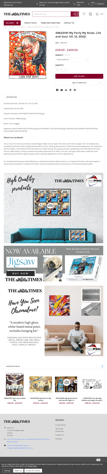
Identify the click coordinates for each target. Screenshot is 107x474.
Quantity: (59, 65)
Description (11, 97)
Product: (62, 55)
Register (101, 4)
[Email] (62, 90)
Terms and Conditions (50, 23)
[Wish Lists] (85, 14)
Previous (96, 366)
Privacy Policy (30, 23)
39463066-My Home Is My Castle (40, 399)
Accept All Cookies (33, 470)
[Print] (66, 90)
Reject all (18, 470)
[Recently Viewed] (91, 14)
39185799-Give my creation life (15, 399)
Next (101, 366)
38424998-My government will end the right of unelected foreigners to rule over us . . (66, 401)
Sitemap (58, 439)
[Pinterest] (75, 90)
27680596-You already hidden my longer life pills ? (92, 399)
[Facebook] (57, 90)
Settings (7, 470)
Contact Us (69, 23)
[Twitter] (70, 90)
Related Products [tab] (13, 366)
